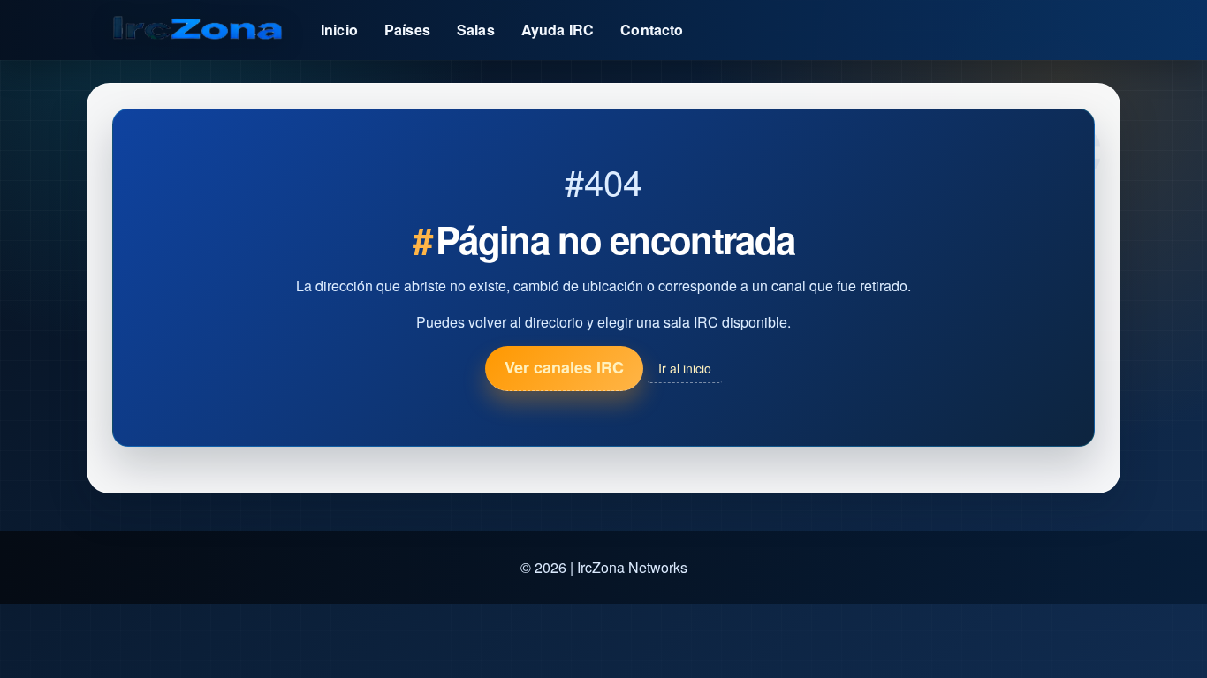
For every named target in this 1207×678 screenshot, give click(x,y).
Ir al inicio (684, 368)
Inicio (339, 29)
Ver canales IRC (564, 367)
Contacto (651, 29)
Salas (476, 29)
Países (407, 29)
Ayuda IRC (557, 29)
